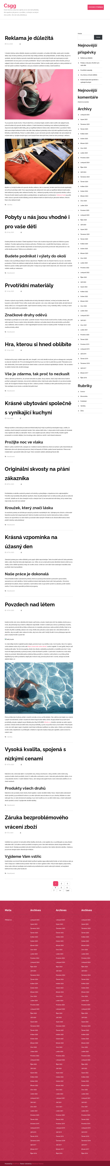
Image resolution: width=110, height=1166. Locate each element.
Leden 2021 (84, 330)
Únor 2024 (83, 201)
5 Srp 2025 (10, 418)
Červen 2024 (84, 181)
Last (67, 890)
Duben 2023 (84, 248)
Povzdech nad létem (30, 604)
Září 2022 (83, 282)
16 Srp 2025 (10, 291)
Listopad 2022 (84, 272)
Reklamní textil (61, 195)
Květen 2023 (84, 244)
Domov (82, 391)
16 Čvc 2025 (10, 764)
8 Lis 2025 (10, 44)
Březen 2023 (84, 253)
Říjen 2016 (83, 377)
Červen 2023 (84, 239)
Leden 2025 (84, 153)
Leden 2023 (84, 263)
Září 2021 (83, 320)
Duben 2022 (84, 296)
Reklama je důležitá (29, 38)
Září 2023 (83, 224)
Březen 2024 (84, 196)
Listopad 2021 (84, 315)
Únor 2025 (83, 148)
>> (60, 890)
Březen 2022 (84, 301)
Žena (82, 411)
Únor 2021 (83, 325)
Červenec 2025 (84, 124)
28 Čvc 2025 (10, 484)
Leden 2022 (84, 311)
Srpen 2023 (83, 229)
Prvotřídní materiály (29, 285)
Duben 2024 (84, 191)
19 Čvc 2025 (10, 610)
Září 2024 (83, 172)
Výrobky (9, 204)
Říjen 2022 (83, 277)
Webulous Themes (37, 1163)
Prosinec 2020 (84, 334)
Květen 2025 (84, 134)
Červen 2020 (84, 339)
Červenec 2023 (84, 234)
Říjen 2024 (83, 167)
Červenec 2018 (84, 363)
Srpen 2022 (83, 287)
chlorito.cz (47, 722)
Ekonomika (83, 396)
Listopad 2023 (84, 215)
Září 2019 (83, 354)
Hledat (80, 33)
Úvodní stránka (96, 7)
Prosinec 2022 (84, 267)
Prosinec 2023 (84, 210)
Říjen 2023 (83, 220)
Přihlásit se (8, 920)
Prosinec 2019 (84, 344)
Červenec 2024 (84, 177)
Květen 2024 (84, 186)
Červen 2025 (84, 129)
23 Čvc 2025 (10, 552)
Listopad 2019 (84, 349)
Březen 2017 (84, 373)
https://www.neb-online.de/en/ (37, 646)
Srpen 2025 (83, 119)
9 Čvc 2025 (10, 833)
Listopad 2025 (84, 114)
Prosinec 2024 (84, 157)
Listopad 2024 (84, 162)
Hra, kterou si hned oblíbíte (38, 344)
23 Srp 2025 (10, 232)
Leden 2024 (84, 205)
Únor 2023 (83, 258)
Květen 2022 (84, 291)
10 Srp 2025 (10, 350)
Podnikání (83, 401)
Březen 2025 (84, 143)
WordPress (15, 1163)
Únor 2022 (83, 306)
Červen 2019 (84, 358)
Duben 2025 (84, 138)
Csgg (10, 6)
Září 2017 (83, 368)
